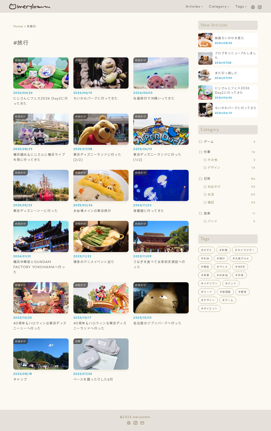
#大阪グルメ (241, 258)
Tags (239, 6)
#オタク (206, 250)
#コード (206, 291)
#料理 (223, 250)
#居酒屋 (225, 291)
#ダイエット (209, 308)
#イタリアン (209, 283)
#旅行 (221, 258)
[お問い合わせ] (253, 7)
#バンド (230, 283)
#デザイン (208, 300)
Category (218, 6)
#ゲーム (227, 300)
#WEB (240, 266)
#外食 (239, 275)
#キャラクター (245, 250)
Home (18, 26)
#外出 (205, 258)
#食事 (205, 275)
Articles (193, 6)
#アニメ (222, 266)
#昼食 (242, 291)
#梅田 (205, 266)
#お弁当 (222, 275)
